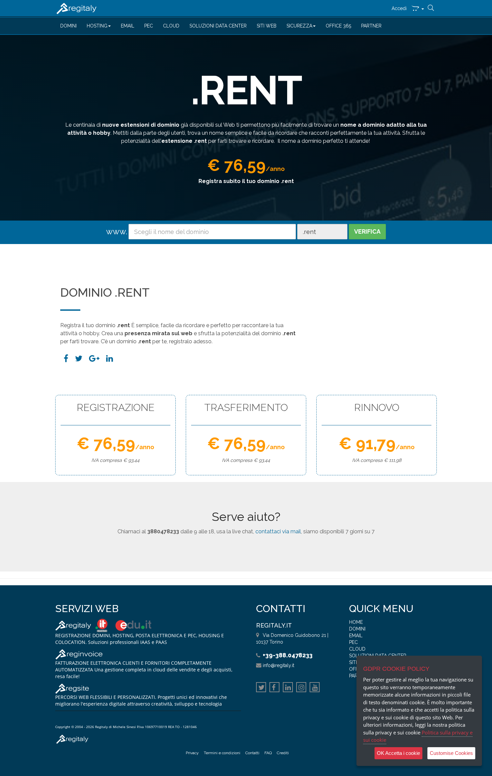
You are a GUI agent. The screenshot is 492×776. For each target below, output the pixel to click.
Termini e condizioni (222, 753)
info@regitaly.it (278, 665)
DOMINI (68, 25)
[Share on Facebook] (66, 358)
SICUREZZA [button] (299, 25)
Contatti (252, 753)
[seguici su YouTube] (315, 688)
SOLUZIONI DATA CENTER (218, 25)
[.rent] (109, 358)
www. (116, 231)
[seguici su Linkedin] (288, 688)
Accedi (399, 8)
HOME (356, 622)
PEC (148, 25)
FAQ (268, 753)
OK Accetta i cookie (398, 753)
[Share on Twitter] (78, 358)
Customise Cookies (451, 753)
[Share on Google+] (94, 358)
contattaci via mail (278, 531)
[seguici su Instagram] (301, 688)
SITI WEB (266, 25)
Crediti (283, 753)
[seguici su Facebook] (274, 688)
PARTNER (371, 25)
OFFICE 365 (338, 25)
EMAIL (127, 25)
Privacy (192, 753)
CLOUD (171, 25)
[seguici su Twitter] (261, 688)
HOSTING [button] (97, 25)
